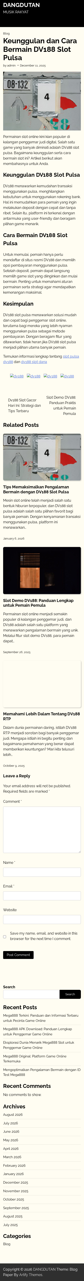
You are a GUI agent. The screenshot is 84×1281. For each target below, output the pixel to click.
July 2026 (10, 1123)
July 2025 (10, 1225)
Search (9, 987)
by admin (9, 65)
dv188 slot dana (34, 362)
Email (8, 886)
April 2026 (11, 1149)
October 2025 (13, 1199)
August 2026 (13, 1115)
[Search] (77, 21)
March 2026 (12, 1157)
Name (9, 862)
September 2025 (16, 1208)
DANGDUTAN (21, 4)
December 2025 (15, 1182)
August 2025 (12, 1216)
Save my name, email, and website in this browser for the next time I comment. (44, 936)
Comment (12, 801)
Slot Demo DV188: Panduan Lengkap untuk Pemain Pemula (38, 603)
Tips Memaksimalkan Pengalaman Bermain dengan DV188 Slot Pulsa (36, 489)
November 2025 (15, 1191)
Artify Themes (30, 1275)
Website (10, 910)
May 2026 (10, 1140)
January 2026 (13, 1174)
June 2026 (11, 1132)
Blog (6, 33)
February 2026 (14, 1166)
